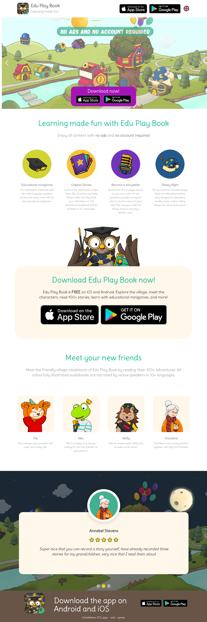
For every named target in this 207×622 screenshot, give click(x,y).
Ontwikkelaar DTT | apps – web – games (103, 617)
